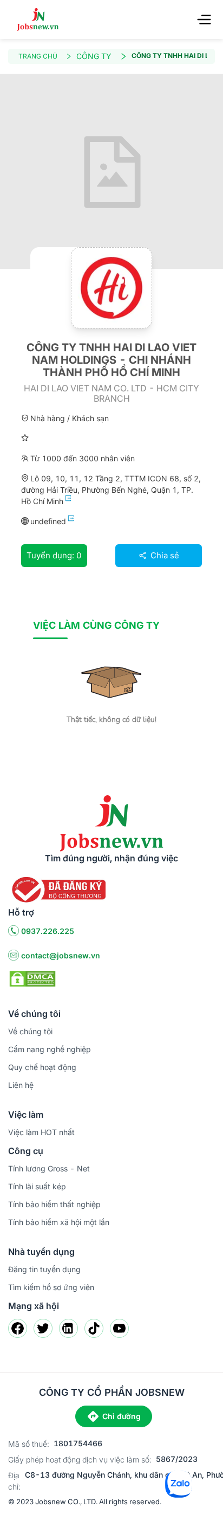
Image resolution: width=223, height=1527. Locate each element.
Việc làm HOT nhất (41, 1132)
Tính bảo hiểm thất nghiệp (54, 1204)
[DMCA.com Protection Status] (32, 977)
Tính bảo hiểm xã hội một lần (58, 1222)
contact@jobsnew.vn (60, 955)
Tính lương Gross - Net (49, 1168)
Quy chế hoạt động (42, 1067)
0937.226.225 (47, 931)
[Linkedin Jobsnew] (68, 1328)
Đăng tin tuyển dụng (44, 1269)
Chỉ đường (121, 1416)
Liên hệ (21, 1085)
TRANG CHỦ (37, 56)
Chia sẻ (163, 555)
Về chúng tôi (30, 1031)
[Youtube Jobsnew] (119, 1328)
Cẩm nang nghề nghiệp (49, 1049)
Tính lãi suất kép (37, 1186)
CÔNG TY (94, 56)
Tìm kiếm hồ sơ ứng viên (51, 1287)
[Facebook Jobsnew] (17, 1328)
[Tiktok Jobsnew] (93, 1328)
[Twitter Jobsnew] (43, 1328)
